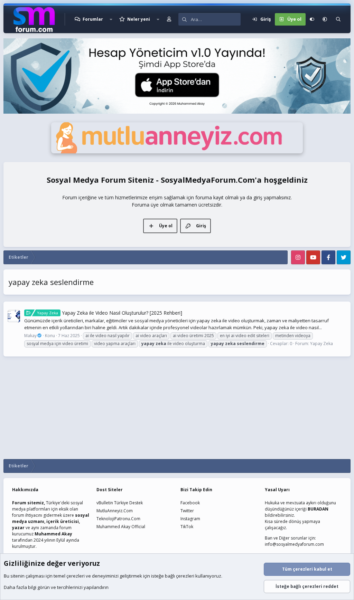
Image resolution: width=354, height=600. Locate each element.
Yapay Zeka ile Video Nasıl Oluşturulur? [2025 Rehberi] (109, 312)
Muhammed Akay (53, 534)
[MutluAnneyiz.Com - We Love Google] (177, 152)
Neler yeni (138, 19)
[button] (111, 19)
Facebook (190, 503)
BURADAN (318, 509)
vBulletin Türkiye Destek (119, 503)
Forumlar (93, 19)
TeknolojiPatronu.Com (118, 519)
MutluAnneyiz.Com (114, 511)
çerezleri (75, 576)
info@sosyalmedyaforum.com (294, 544)
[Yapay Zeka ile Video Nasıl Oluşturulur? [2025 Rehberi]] (14, 316)
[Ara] (338, 19)
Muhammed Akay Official (120, 527)
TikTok (186, 527)
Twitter (187, 511)
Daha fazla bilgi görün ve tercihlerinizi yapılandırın (56, 587)
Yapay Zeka (321, 343)
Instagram (190, 519)
